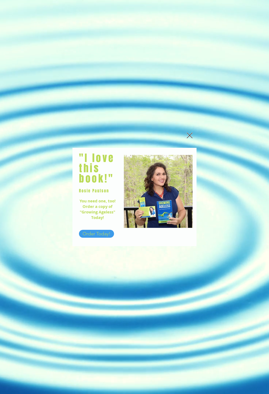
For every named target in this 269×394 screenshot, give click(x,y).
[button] (190, 135)
